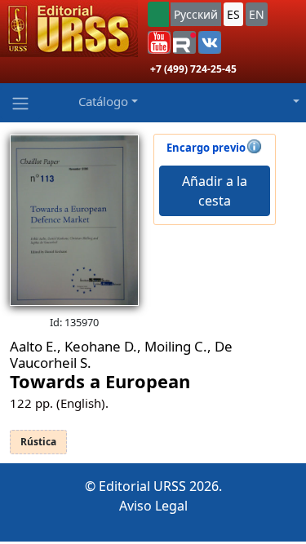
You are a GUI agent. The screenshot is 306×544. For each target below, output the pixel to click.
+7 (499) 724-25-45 (193, 69)
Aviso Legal (153, 506)
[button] (159, 42)
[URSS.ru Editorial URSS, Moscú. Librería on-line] (69, 28)
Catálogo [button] (103, 101)
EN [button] (256, 14)
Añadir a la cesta (214, 191)
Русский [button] (196, 14)
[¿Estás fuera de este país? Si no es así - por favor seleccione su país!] (158, 14)
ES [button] (233, 14)
